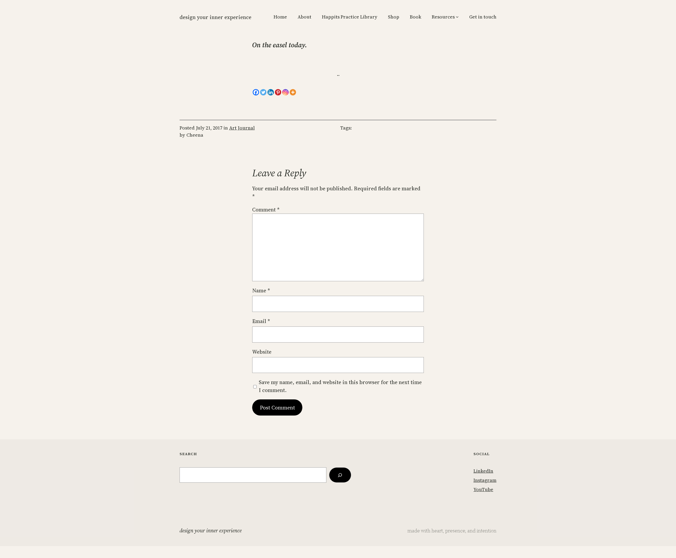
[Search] (340, 475)
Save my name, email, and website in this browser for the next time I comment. (340, 386)
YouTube (483, 489)
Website (261, 352)
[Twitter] (263, 92)
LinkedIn (483, 471)
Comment (266, 209)
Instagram (484, 480)
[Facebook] (256, 92)
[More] (293, 92)
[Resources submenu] (457, 16)
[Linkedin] (270, 92)
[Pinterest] (278, 92)
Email (261, 321)
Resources (443, 16)
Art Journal (242, 127)
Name (261, 290)
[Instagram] (285, 92)
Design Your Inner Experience (215, 17)
